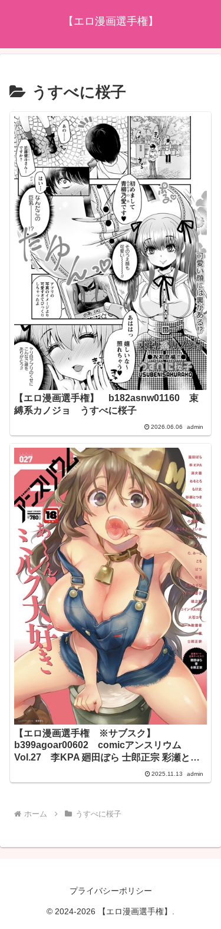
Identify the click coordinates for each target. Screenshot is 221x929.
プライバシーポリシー (111, 890)
